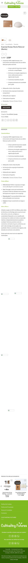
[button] (2, 3)
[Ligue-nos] (18, 536)
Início (2, 44)
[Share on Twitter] (8, 120)
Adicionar (6, 107)
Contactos (4, 513)
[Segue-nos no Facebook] (9, 536)
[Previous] (3, 23)
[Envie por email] (11, 120)
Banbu (6, 116)
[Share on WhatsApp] (2, 120)
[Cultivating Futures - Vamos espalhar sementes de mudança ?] (14, 3)
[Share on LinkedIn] (16, 120)
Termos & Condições (6, 510)
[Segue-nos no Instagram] (12, 536)
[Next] (24, 23)
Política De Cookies (6, 504)
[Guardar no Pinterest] (14, 120)
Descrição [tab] (4, 129)
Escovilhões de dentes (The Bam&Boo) (21, 493)
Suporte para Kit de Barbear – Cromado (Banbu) (7, 494)
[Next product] (2, 54)
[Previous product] (5, 54)
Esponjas (16, 44)
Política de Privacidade (7, 507)
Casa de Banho (8, 44)
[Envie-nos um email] (15, 536)
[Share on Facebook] (5, 120)
